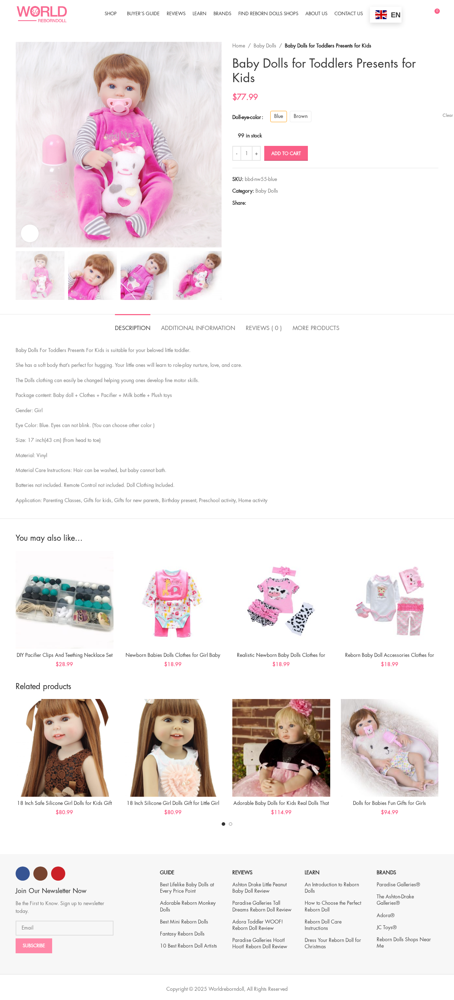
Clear (448, 115)
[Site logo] (42, 13)
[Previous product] (420, 45)
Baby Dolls (265, 45)
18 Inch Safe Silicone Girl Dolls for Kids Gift (64, 803)
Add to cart (286, 153)
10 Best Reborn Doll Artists (188, 945)
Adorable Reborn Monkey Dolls (188, 906)
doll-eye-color (246, 117)
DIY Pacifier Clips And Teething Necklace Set (64, 655)
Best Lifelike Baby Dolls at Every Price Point (187, 887)
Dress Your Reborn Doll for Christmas (333, 943)
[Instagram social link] (40, 874)
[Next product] (434, 45)
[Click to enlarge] (30, 233)
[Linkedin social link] (275, 203)
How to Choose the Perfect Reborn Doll (333, 906)
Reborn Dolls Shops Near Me (404, 942)
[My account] (421, 14)
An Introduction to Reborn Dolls (332, 887)
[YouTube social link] (58, 874)
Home (238, 45)
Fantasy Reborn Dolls (182, 933)
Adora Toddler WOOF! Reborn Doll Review (257, 925)
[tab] (132, 325)
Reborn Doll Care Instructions (323, 925)
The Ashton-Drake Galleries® (395, 899)
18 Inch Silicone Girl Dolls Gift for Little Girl (173, 803)
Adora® (385, 915)
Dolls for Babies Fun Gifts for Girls (389, 803)
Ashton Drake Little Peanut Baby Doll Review (259, 887)
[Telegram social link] (283, 203)
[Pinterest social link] (266, 203)
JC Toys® (387, 927)
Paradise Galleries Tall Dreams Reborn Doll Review (262, 906)
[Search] (409, 14)
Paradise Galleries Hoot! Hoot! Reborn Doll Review (259, 943)
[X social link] (258, 203)
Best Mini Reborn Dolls (184, 921)
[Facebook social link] (250, 203)
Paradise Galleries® (398, 884)
